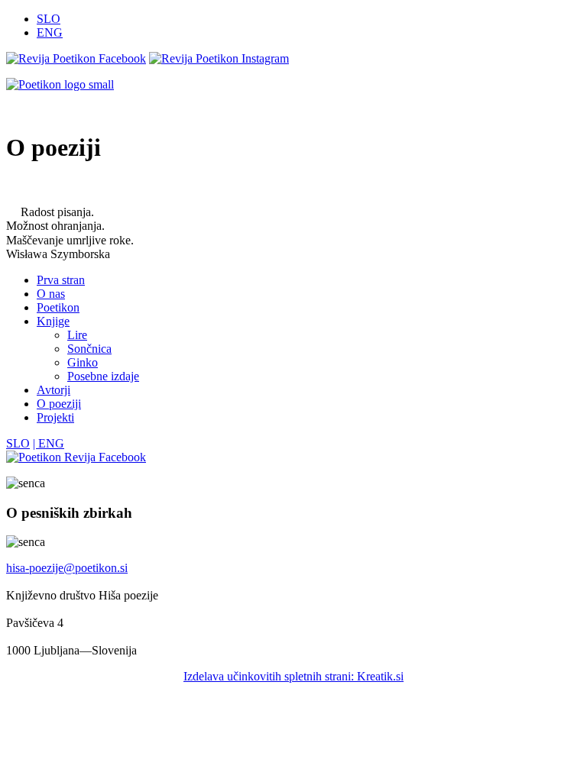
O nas (51, 293)
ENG (50, 32)
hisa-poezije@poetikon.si (67, 567)
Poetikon (58, 307)
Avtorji (53, 389)
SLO (48, 18)
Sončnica (89, 348)
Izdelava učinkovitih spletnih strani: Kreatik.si (293, 676)
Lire (77, 334)
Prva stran (61, 279)
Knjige (53, 321)
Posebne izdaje (103, 376)
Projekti (55, 417)
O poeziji (59, 403)
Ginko (82, 362)
